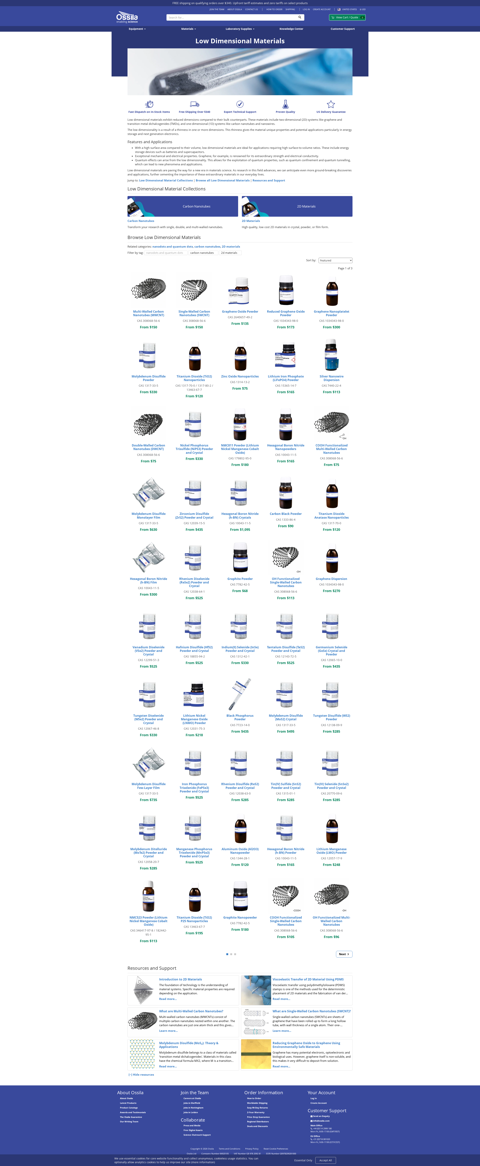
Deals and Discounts (257, 1126)
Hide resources (143, 1075)
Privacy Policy (252, 1148)
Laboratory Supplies (239, 29)
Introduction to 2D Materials (180, 979)
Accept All (326, 1160)
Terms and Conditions (229, 1148)
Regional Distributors (258, 1121)
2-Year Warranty (255, 1112)
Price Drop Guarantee (258, 1117)
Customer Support (343, 29)
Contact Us (251, 9)
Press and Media (192, 1125)
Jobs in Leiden (191, 1112)
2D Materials (251, 221)
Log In (306, 9)
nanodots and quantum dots (172, 247)
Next (343, 954)
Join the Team (217, 9)
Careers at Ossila (192, 1098)
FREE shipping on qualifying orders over (201, 3)
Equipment (136, 29)
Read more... (168, 999)
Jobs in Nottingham (193, 1107)
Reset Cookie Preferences (276, 1148)
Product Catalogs (129, 1107)
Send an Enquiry (321, 1116)
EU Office (315, 1136)
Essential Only (303, 1160)
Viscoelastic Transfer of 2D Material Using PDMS (308, 979)
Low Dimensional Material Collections (166, 180)
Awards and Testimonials (133, 1112)
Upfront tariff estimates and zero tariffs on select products (270, 3)
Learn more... (168, 1031)
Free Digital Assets (193, 1130)
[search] (300, 17)
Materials (187, 29)
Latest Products (128, 1103)
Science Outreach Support (197, 1134)
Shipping (290, 9)
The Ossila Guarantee (131, 1117)
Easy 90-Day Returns (257, 1107)
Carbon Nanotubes (141, 221)
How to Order (274, 9)
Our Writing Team (129, 1121)
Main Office (316, 1125)
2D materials (231, 247)
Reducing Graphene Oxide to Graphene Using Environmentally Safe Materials (306, 1045)
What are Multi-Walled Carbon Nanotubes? (191, 1011)
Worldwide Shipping (257, 1103)
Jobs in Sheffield (192, 1103)
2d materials (229, 253)
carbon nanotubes (207, 247)
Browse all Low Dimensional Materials (223, 180)
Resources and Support (269, 180)
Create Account (322, 9)
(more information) (203, 1162)
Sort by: (311, 260)
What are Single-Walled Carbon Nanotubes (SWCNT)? (312, 1011)
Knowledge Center (291, 29)
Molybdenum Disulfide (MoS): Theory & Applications (188, 1045)
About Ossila (234, 9)
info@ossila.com (321, 1120)
